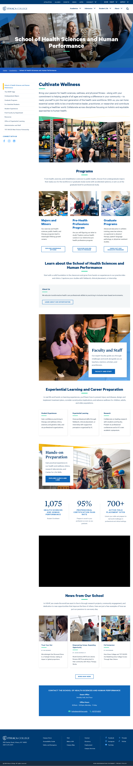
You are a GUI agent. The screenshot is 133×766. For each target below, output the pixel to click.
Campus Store (47, 738)
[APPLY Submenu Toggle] (128, 2)
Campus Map (71, 745)
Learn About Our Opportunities (57, 302)
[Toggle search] (127, 8)
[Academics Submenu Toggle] (80, 8)
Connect (89, 2)
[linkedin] (14, 141)
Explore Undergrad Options (53, 249)
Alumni (57, 2)
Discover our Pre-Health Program (84, 249)
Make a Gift (70, 741)
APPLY (123, 2)
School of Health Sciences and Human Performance (17, 86)
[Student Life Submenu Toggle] (110, 8)
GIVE (106, 2)
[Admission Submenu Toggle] (94, 8)
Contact (87, 738)
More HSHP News (84, 676)
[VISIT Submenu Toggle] (116, 2)
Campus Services (90, 748)
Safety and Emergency (50, 745)
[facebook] (4, 141)
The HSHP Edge (10, 92)
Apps (81, 2)
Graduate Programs (11, 100)
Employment (88, 745)
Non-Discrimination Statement (104, 763)
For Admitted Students (12, 104)
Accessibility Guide (49, 741)
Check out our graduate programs (116, 249)
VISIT (112, 2)
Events (66, 2)
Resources (8, 117)
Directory (88, 741)
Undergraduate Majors (12, 96)
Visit (68, 738)
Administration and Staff (13, 125)
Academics (74, 8)
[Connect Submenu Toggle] (95, 2)
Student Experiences (11, 108)
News (74, 2)
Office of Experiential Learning (15, 121)
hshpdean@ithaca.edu (79, 711)
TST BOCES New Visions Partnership (17, 129)
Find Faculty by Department (14, 113)
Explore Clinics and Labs (58, 479)
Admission (88, 8)
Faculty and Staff (103, 371)
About (117, 8)
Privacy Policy (121, 763)
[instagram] (9, 141)
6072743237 (96, 711)
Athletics (48, 2)
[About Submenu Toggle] (121, 8)
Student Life (103, 8)
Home (5, 70)
